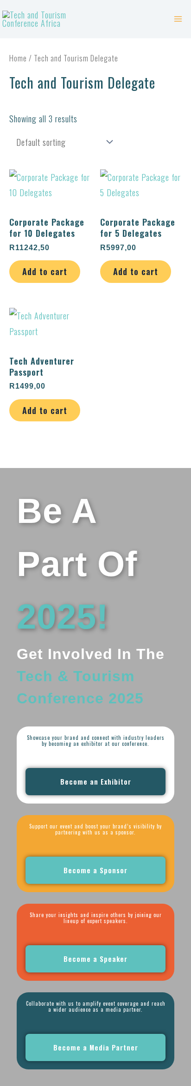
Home (18, 58)
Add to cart (44, 271)
